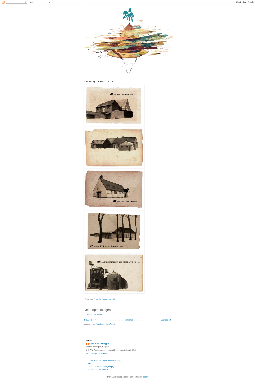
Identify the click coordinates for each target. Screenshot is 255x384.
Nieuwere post (90, 320)
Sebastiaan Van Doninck (98, 370)
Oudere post (166, 320)
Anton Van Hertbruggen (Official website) (104, 361)
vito (89, 364)
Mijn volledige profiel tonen (97, 354)
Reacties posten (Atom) (105, 324)
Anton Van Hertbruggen (99, 344)
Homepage (128, 320)
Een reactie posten (94, 315)
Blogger (144, 377)
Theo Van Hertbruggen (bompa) (101, 367)
